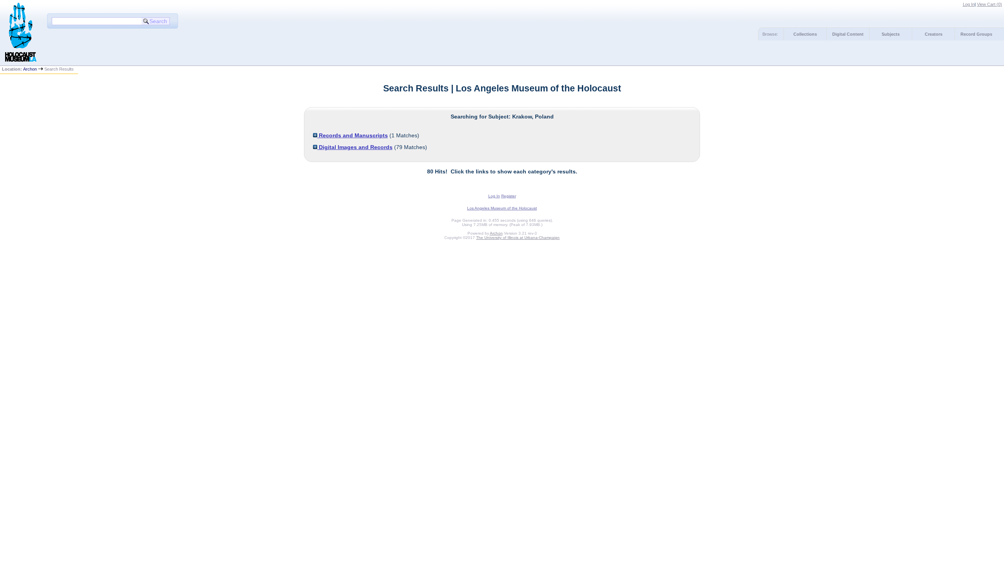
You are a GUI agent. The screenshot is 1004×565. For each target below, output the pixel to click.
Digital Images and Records (355, 147)
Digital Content (848, 34)
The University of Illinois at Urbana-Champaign (518, 237)
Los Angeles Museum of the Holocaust (502, 208)
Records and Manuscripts (352, 135)
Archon (30, 69)
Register (508, 196)
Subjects (891, 34)
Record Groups (976, 34)
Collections (805, 34)
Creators (933, 34)
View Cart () (989, 4)
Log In (969, 4)
